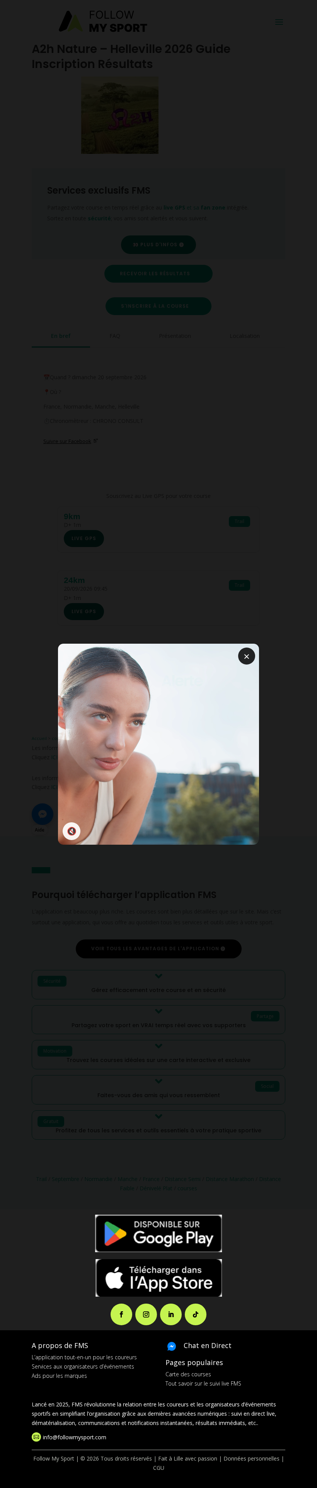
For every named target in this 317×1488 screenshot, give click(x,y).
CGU (158, 1467)
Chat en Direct (208, 1345)
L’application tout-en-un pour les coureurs (84, 1357)
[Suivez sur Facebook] (121, 1314)
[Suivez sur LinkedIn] (171, 1314)
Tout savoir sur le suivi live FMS (203, 1383)
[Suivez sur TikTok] (195, 1314)
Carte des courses (188, 1374)
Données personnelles (251, 1458)
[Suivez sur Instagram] (146, 1314)
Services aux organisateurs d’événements (83, 1366)
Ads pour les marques (59, 1375)
